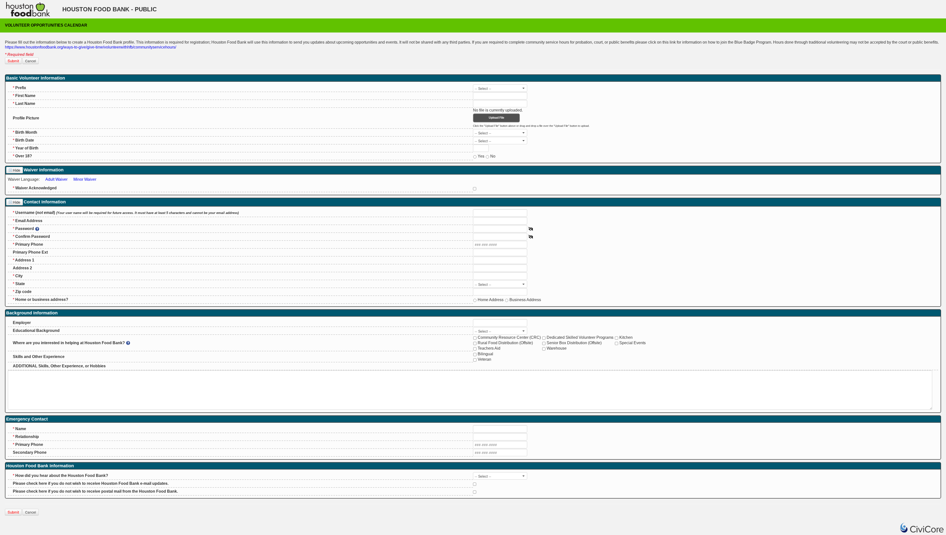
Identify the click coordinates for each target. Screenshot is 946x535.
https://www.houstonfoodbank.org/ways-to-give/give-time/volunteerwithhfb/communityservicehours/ (90, 47)
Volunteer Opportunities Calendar (46, 25)
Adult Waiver (56, 179)
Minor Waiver (84, 179)
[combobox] (500, 88)
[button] (13, 61)
